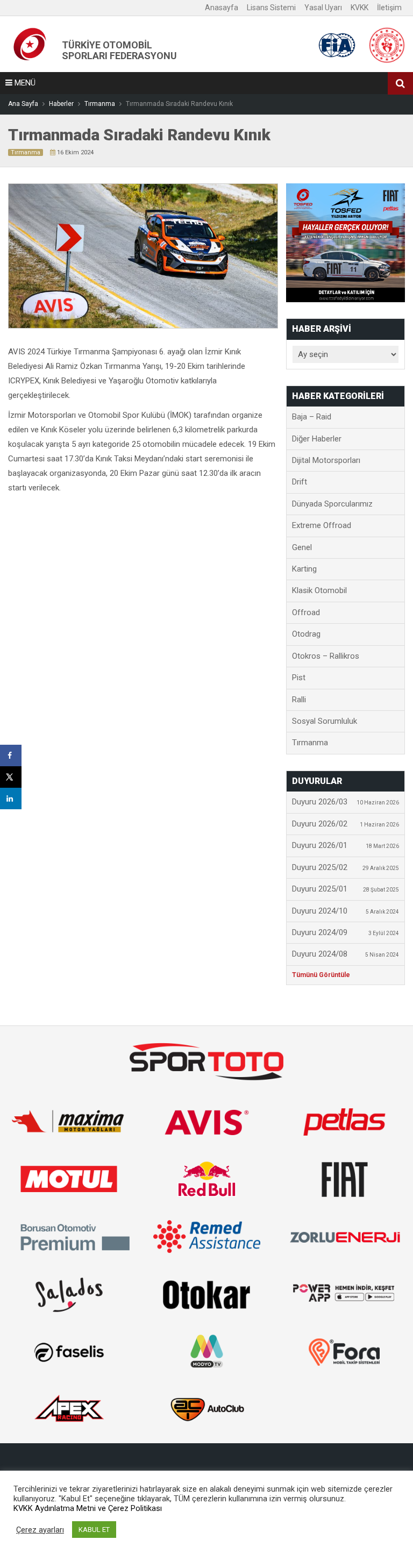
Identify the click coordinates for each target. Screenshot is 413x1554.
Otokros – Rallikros (325, 656)
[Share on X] (11, 777)
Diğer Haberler (316, 439)
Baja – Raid (311, 417)
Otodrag (306, 634)
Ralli (299, 699)
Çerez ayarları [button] (40, 1530)
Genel (302, 547)
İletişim (389, 7)
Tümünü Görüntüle (321, 975)
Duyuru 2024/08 (345, 954)
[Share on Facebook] (11, 755)
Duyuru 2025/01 (345, 889)
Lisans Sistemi (271, 7)
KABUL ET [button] (94, 1530)
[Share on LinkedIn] (11, 798)
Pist (298, 677)
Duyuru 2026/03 (345, 802)
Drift (299, 482)
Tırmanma (25, 152)
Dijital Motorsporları (326, 460)
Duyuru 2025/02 (345, 867)
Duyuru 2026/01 (345, 845)
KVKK (359, 7)
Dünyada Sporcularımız (332, 504)
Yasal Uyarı (323, 7)
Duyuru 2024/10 (345, 911)
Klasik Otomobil (319, 590)
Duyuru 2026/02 (345, 824)
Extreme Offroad (321, 525)
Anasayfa (221, 7)
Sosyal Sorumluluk (324, 721)
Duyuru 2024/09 (345, 932)
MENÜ (23, 83)
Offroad (306, 612)
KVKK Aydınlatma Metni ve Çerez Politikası (87, 1508)
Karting (304, 569)
